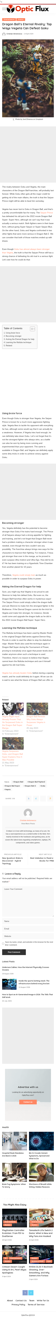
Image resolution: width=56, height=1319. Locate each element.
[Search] (51, 8)
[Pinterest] (43, 798)
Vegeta (7, 789)
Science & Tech (37, 1261)
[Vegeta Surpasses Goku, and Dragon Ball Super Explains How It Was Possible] (13, 743)
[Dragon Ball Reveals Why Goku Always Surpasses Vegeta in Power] (37, 709)
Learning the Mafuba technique (18, 342)
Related (9, 345)
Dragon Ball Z (30, 786)
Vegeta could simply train (23, 575)
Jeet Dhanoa (28, 119)
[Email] (50, 798)
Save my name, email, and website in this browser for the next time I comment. (29, 943)
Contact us (28, 1102)
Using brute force (13, 333)
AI (5, 1258)
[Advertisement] (28, 154)
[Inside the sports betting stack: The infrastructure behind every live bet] (9, 984)
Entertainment (9, 19)
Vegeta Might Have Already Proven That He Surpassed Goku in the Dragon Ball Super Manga (12, 722)
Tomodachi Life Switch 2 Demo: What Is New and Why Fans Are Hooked (41, 1233)
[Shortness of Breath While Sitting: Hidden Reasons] (41, 1172)
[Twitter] (36, 798)
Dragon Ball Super (12, 786)
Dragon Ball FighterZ (36, 782)
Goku (43, 786)
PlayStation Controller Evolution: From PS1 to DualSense (13, 1233)
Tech (49, 1261)
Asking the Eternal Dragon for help (20, 339)
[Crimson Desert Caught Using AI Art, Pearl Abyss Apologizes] (14, 1254)
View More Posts (28, 824)
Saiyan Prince (46, 212)
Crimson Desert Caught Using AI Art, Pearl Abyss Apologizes (14, 1269)
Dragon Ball (18, 782)
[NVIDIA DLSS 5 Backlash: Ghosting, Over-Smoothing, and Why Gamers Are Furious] (41, 1254)
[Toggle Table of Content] (31, 328)
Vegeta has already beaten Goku (17, 673)
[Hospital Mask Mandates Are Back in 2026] (14, 1141)
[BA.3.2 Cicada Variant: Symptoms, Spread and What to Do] (41, 1141)
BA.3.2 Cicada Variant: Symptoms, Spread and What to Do (39, 1155)
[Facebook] (29, 798)
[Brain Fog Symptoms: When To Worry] (14, 1172)
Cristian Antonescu (14, 34)
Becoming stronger (13, 336)
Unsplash (39, 119)
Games (20, 19)
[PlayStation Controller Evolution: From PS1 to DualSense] (14, 1218)
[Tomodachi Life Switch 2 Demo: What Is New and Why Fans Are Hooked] (41, 1218)
